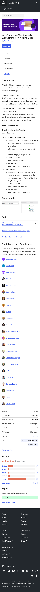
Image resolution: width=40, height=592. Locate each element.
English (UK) (11, 566)
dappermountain (11, 351)
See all (35, 483)
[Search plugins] (22, 15)
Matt (4, 551)
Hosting (4, 521)
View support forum (9, 502)
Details (6, 54)
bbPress (6, 554)
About (4, 514)
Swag (24, 541)
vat (36, 440)
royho (8, 371)
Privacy (4, 524)
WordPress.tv (7, 541)
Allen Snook (10, 279)
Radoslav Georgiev (13, 358)
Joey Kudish (10, 292)
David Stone (10, 404)
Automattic (10, 266)
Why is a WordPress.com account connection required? (12, 224)
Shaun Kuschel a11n (13, 331)
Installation (8, 64)
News (4, 517)
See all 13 (35, 436)
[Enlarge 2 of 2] (35, 204)
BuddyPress (7, 557)
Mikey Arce (10, 325)
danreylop (9, 318)
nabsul (8, 305)
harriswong (10, 391)
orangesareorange (12, 338)
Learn (4, 531)
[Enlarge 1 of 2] (17, 204)
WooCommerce (9, 41)
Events (23, 534)
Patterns (24, 524)
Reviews (7, 59)
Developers (6, 537)
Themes (24, 517)
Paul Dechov (10, 345)
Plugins (23, 521)
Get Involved (25, 531)
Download (6, 46)
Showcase (24, 514)
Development (8, 69)
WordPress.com (8, 547)
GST (23, 440)
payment (28, 440)
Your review (6, 483)
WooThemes (10, 272)
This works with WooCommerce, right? (16, 231)
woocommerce (32, 444)
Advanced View (7, 450)
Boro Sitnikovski (12, 364)
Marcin (8, 312)
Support (7, 74)
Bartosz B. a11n (11, 384)
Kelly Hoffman (11, 285)
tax (33, 440)
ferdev (8, 397)
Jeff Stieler (10, 299)
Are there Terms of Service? (12, 237)
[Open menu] (37, 3)
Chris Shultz (10, 377)
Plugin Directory (7, 9)
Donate (24, 537)
